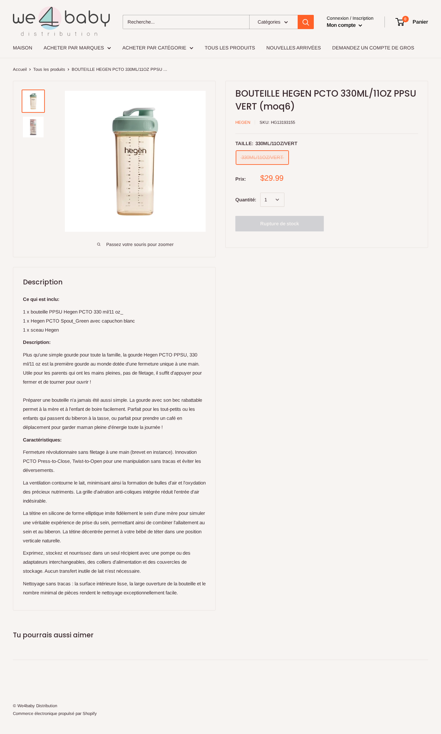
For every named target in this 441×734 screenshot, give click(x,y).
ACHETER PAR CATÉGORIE (154, 47)
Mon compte (342, 25)
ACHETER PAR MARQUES (74, 47)
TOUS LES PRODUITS (230, 47)
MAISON (22, 47)
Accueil (20, 69)
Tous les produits (49, 69)
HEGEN (242, 122)
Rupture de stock (279, 223)
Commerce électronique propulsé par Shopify (55, 713)
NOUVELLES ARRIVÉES (293, 47)
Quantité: (245, 199)
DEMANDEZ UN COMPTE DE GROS (373, 47)
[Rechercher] (306, 22)
